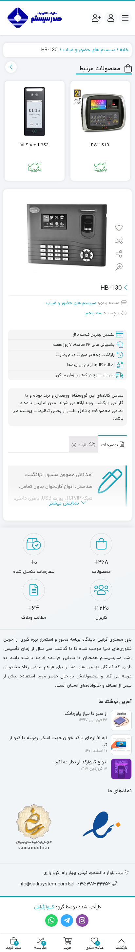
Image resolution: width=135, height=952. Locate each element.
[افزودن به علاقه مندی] (119, 228)
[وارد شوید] (110, 18)
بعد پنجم (94, 313)
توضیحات (110, 445)
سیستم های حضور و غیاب (89, 49)
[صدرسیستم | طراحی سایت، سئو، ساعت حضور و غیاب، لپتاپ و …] (33, 18)
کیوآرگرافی (44, 906)
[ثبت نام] (96, 18)
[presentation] (11, 67)
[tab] (112, 444)
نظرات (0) (79, 445)
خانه (124, 49)
